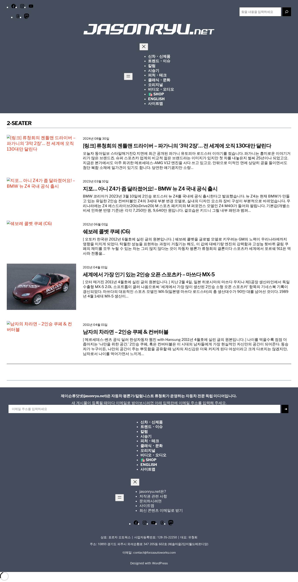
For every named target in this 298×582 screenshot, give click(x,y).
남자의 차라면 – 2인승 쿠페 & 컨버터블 (125, 332)
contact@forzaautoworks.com (154, 552)
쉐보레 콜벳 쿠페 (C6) (106, 231)
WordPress (160, 563)
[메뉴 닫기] (143, 46)
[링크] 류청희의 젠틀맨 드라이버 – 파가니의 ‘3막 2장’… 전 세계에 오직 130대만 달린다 (177, 146)
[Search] (286, 11)
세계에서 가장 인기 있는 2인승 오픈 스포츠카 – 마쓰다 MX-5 (149, 274)
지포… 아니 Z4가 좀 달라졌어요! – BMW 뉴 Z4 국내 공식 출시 (150, 189)
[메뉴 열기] (128, 76)
